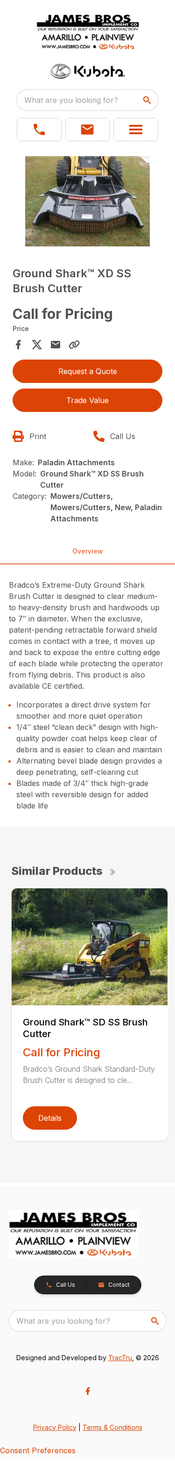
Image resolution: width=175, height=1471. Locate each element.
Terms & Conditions (112, 1427)
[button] (39, 129)
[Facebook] (87, 1391)
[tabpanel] (88, 202)
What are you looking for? (71, 100)
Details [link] (50, 1118)
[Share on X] (36, 344)
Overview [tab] (87, 551)
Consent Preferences (38, 1450)
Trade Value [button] (87, 400)
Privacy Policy (55, 1427)
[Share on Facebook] (18, 344)
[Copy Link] (74, 344)
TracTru (120, 1358)
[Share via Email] (55, 344)
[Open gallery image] (88, 201)
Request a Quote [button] (87, 371)
